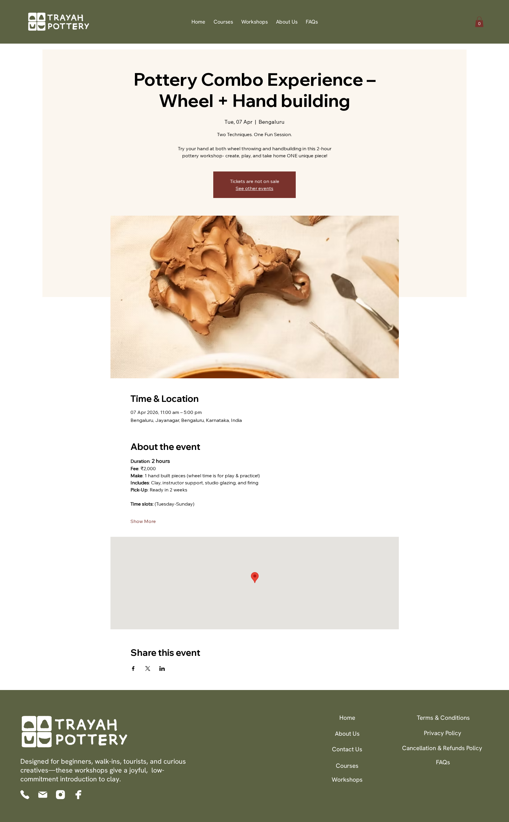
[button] (479, 21)
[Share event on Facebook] (133, 668)
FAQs (443, 762)
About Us (347, 733)
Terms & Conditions (443, 718)
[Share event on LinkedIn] (162, 668)
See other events (254, 188)
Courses (347, 766)
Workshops (347, 779)
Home (347, 718)
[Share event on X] (148, 668)
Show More (143, 521)
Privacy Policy (442, 733)
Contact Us (347, 749)
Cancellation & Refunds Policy (442, 748)
